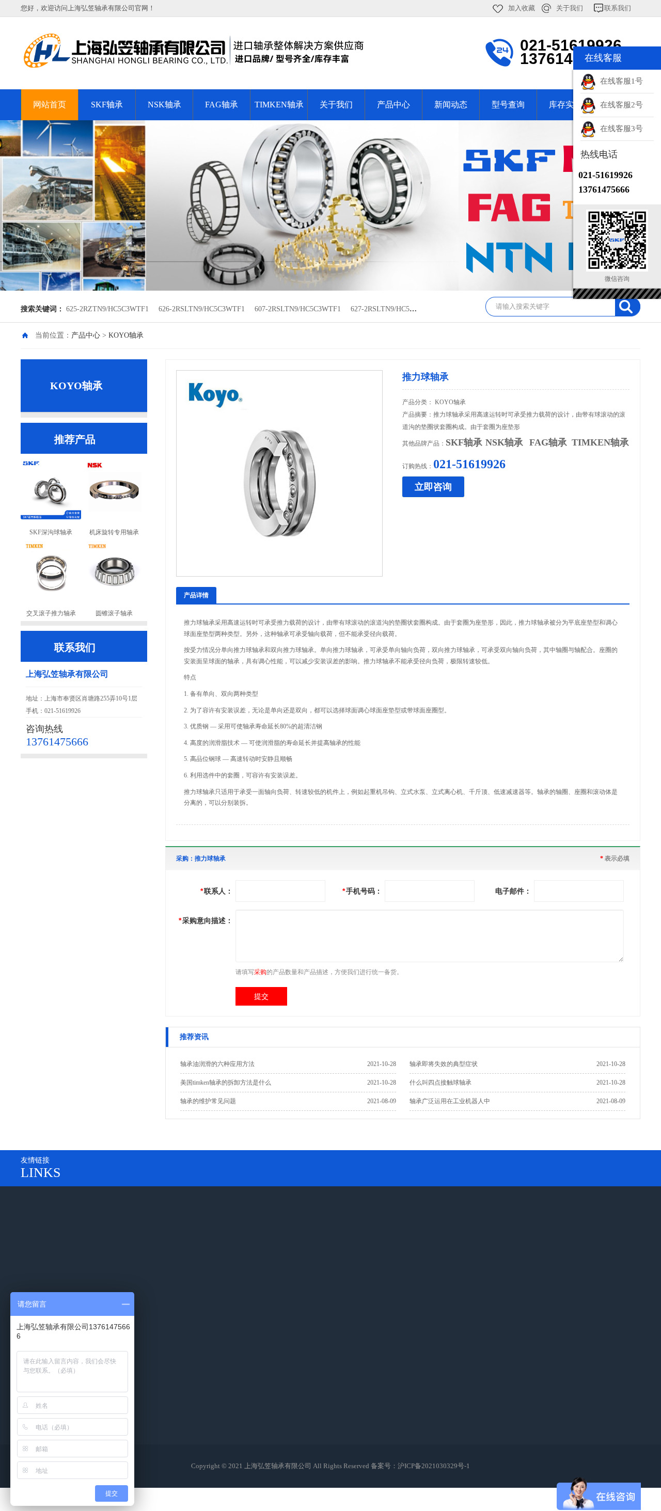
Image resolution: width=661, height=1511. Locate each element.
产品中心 (393, 104)
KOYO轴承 (126, 335)
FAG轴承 (221, 104)
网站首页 (49, 104)
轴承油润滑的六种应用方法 (217, 1064)
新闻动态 (450, 104)
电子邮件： (513, 891)
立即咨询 (433, 487)
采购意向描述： (206, 920)
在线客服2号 (619, 105)
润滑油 (305, 1360)
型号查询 (508, 104)
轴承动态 (308, 1447)
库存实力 (565, 104)
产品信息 (133, 1346)
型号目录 (308, 1418)
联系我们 (617, 8)
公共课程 (308, 1389)
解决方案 (133, 1360)
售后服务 (133, 1404)
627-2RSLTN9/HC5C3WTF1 (394, 309)
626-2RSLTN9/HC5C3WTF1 (202, 309)
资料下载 (133, 1389)
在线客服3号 (619, 128)
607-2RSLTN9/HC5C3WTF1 (298, 309)
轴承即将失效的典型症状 (444, 1064)
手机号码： (362, 891)
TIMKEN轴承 (279, 104)
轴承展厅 (308, 1346)
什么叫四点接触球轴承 (440, 1082)
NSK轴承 (164, 104)
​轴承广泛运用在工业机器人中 (450, 1101)
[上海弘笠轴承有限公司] (232, 50)
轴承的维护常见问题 (208, 1101)
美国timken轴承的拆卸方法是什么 (225, 1082)
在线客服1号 (619, 81)
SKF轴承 (107, 104)
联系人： (216, 891)
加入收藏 (521, 8)
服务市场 (221, 1360)
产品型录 (133, 1375)
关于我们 (569, 8)
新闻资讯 (133, 1418)
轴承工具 (308, 1375)
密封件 (305, 1404)
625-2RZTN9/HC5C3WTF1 (107, 309)
